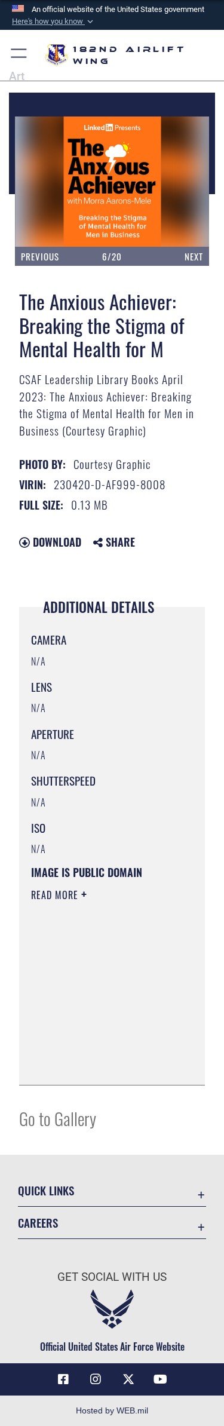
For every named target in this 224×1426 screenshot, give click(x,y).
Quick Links (46, 1190)
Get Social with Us (112, 1277)
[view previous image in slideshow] (49, 181)
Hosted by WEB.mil (112, 1410)
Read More (56, 895)
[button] (54, 21)
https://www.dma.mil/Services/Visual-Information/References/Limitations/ (103, 1063)
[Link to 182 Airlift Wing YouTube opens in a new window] (161, 1379)
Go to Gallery (57, 1118)
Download (55, 542)
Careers (38, 1222)
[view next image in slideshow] (177, 181)
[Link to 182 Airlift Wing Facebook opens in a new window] (63, 1379)
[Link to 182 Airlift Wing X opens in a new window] (128, 1379)
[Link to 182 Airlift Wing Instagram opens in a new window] (96, 1379)
